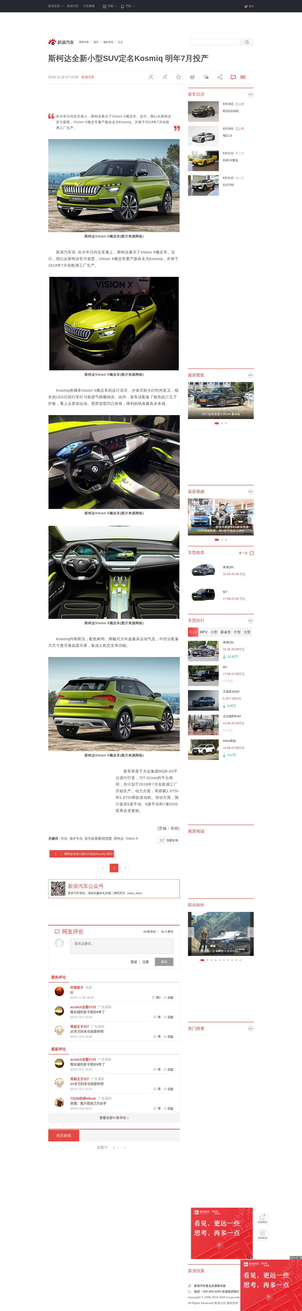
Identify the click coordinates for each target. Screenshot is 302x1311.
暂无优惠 (228, 681)
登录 (134, 961)
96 (162, 931)
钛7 (225, 591)
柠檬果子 (76, 987)
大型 (247, 632)
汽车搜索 (89, 6)
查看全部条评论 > (114, 1117)
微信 (206, 77)
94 (145, 931)
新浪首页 (56, 6)
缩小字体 (151, 77)
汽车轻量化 (107, 1165)
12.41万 (232, 656)
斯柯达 (119, 838)
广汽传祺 (125, 1223)
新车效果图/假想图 (98, 838)
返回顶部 (262, 1250)
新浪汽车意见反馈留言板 (210, 1285)
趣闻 (109, 1284)
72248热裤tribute (83, 1098)
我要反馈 (172, 840)
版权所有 (232, 1303)
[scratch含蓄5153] (59, 1011)
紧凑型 (225, 632)
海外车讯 (108, 42)
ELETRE (228, 184)
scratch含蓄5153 (83, 1007)
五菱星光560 (231, 691)
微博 (192, 77)
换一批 (243, 553)
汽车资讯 (112, 1194)
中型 (237, 632)
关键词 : (54, 838)
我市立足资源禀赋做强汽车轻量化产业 (119, 1147)
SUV (193, 632)
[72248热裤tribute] (59, 1102)
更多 (251, 94)
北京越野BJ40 (232, 716)
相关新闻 (63, 1136)
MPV (204, 632)
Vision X (132, 838)
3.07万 (231, 755)
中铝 (119, 1165)
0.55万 (231, 705)
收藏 (178, 77)
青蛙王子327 (79, 1026)
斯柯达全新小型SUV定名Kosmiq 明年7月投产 (82, 855)
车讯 (64, 838)
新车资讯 (112, 1223)
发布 (164, 961)
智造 (126, 1165)
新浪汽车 (73, 6)
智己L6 (227, 135)
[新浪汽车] (61, 42)
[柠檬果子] (59, 991)
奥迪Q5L (228, 567)
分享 (219, 77)
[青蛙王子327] (59, 1030)
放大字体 (164, 77)
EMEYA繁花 (230, 160)
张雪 (116, 1284)
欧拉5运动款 (231, 111)
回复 (170, 997)
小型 (214, 632)
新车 (96, 42)
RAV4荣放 (229, 740)
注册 (145, 961)
